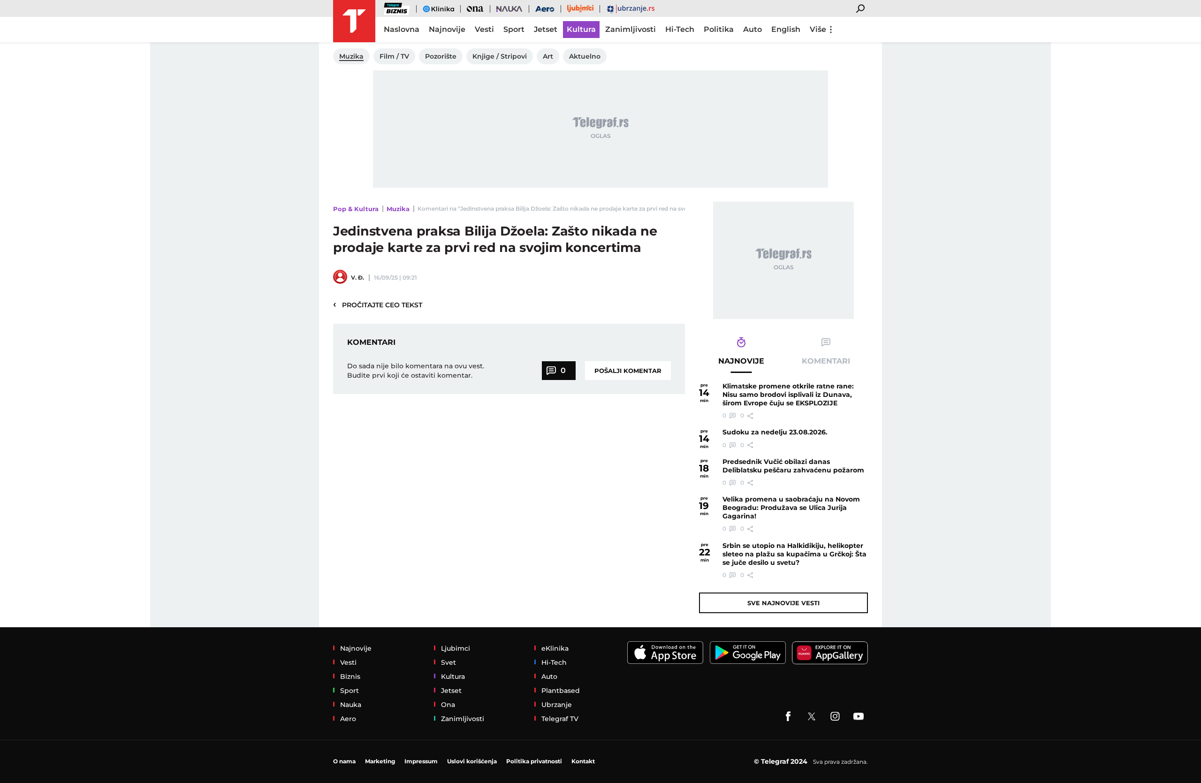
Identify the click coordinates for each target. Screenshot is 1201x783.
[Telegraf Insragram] (835, 716)
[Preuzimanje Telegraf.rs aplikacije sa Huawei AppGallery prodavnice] (830, 652)
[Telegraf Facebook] (788, 716)
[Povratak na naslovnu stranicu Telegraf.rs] (354, 21)
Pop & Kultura (356, 209)
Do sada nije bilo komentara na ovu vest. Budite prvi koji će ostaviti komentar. (415, 371)
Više (818, 29)
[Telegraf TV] (858, 716)
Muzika (398, 209)
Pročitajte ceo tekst (377, 304)
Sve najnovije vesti (783, 603)
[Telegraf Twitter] (811, 716)
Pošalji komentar (627, 370)
